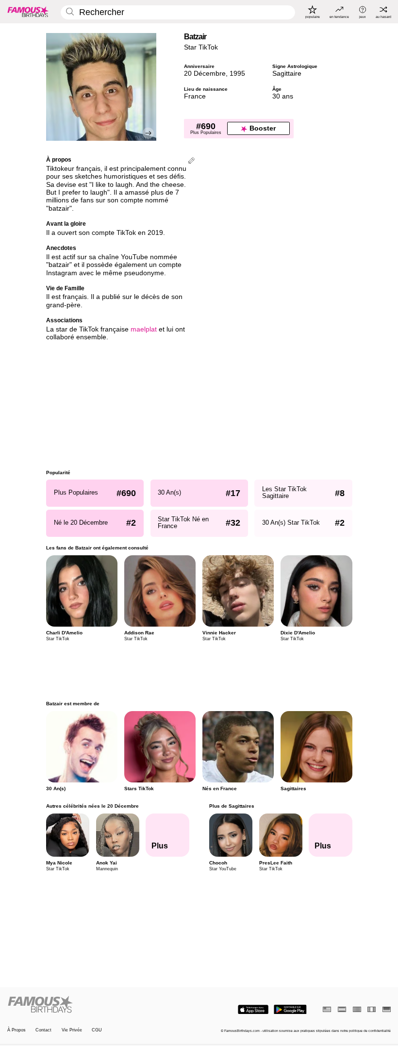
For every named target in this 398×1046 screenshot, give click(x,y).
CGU (97, 1030)
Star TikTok (201, 47)
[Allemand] (386, 1009)
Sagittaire (286, 73)
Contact (43, 1030)
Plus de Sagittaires (231, 806)
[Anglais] (327, 1009)
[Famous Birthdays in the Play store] (290, 1009)
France (195, 96)
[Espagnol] (342, 1009)
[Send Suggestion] (191, 161)
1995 (237, 73)
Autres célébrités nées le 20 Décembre (92, 806)
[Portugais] (357, 1009)
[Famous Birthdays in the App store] (253, 1009)
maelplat (144, 329)
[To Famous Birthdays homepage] (28, 11)
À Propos (16, 1030)
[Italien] (371, 1009)
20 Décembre (205, 73)
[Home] (101, 1005)
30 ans (282, 96)
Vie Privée (72, 1030)
